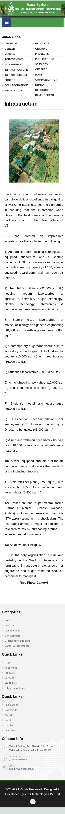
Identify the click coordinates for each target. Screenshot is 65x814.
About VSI (11, 43)
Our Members (12, 635)
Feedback (10, 730)
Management (14, 64)
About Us (10, 625)
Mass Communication (46, 77)
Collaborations (16, 85)
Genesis (10, 48)
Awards (9, 714)
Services (9, 677)
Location (9, 725)
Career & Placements (17, 645)
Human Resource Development (44, 90)
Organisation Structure (17, 640)
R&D (7, 662)
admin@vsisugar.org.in (21, 768)
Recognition (13, 90)
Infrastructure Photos (16, 77)
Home (8, 620)
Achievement (14, 59)
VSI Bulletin (11, 682)
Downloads (11, 709)
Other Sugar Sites (15, 688)
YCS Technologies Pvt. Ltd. (42, 794)
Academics (11, 667)
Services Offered (41, 67)
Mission (10, 54)
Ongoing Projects (42, 51)
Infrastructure (16, 69)
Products (42, 43)
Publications (44, 59)
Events (8, 720)
